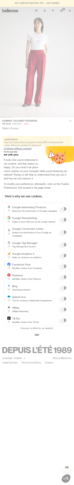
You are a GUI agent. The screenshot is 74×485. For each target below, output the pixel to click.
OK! (37, 334)
